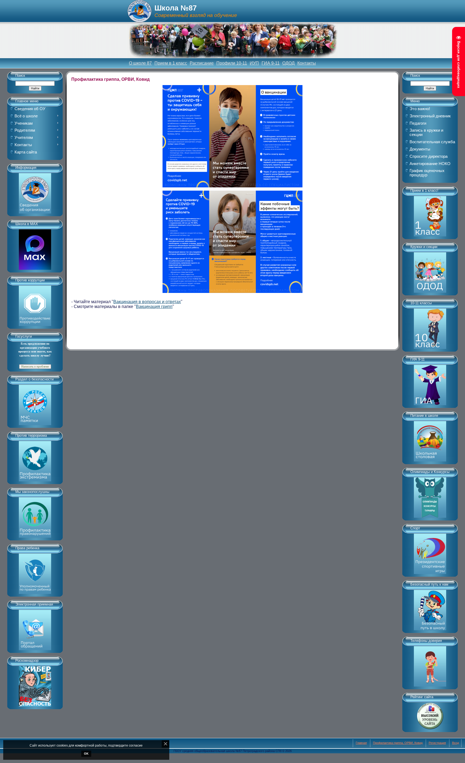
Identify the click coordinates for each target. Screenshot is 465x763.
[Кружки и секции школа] (430, 271)
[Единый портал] (35, 628)
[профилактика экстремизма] (35, 459)
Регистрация (437, 742)
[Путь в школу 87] (430, 608)
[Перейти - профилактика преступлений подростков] (35, 516)
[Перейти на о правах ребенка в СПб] (35, 572)
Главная (361, 742)
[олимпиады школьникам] (430, 496)
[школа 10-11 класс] (430, 327)
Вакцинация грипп (154, 306)
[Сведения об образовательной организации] (35, 191)
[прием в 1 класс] (430, 214)
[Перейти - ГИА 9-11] (430, 383)
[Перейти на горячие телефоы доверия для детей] (430, 664)
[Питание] (430, 439)
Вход (455, 742)
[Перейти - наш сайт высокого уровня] (430, 714)
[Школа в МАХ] (35, 248)
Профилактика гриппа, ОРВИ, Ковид (397, 742)
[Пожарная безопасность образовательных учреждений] (35, 403)
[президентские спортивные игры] (430, 552)
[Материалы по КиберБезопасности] (35, 684)
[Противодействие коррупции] (35, 304)
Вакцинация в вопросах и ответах (147, 301)
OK (86, 753)
